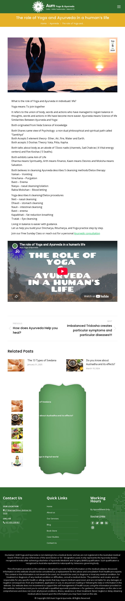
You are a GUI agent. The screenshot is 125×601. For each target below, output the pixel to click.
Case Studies (53, 536)
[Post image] (16, 365)
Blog (49, 524)
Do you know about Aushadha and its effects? (100, 362)
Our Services (53, 518)
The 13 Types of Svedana (41, 360)
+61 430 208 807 (12, 522)
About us (51, 512)
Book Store (52, 530)
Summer (30, 443)
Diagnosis (31, 429)
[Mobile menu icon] (119, 7)
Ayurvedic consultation (87, 233)
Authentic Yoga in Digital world (42, 456)
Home (49, 506)
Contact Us (52, 543)
